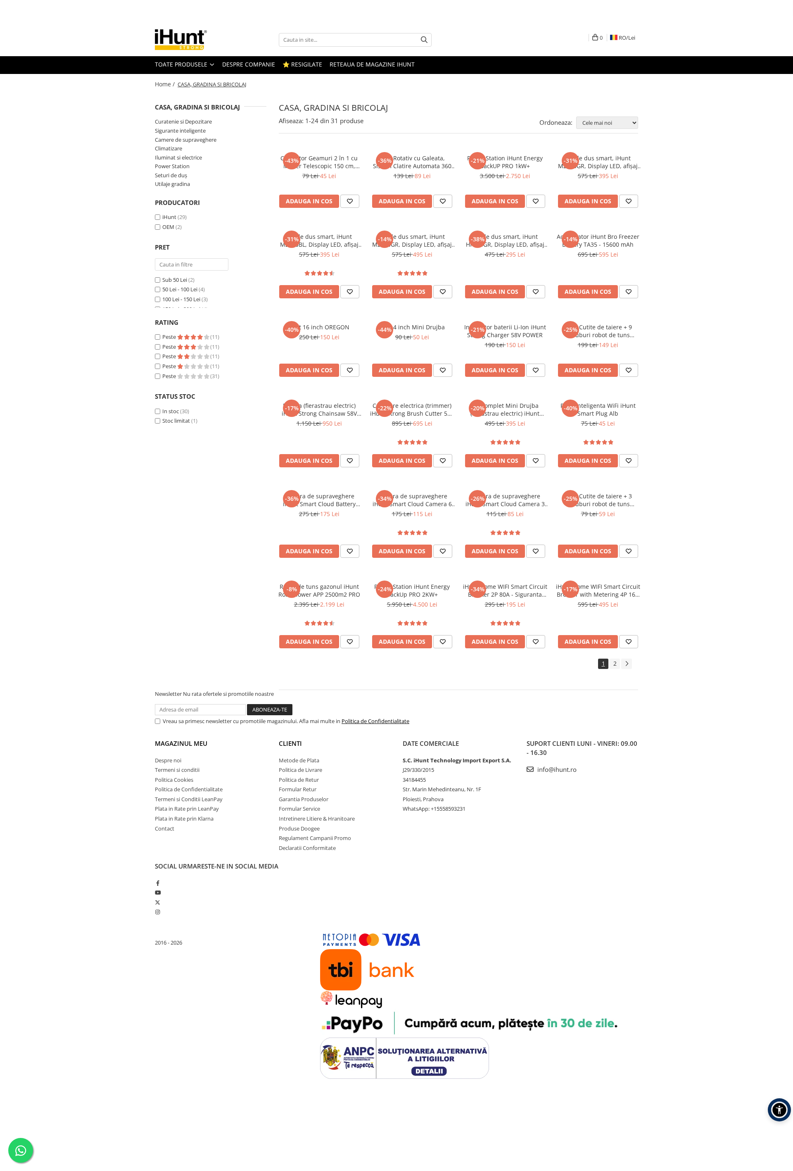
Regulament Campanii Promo (315, 838)
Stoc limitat (176, 420)
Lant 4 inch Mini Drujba (412, 327)
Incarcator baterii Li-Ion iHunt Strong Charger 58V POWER (505, 331)
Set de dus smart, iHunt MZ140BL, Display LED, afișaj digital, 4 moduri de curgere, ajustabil (319, 240)
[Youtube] (157, 892)
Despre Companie (248, 64)
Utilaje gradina (172, 184)
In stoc (170, 411)
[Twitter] (157, 902)
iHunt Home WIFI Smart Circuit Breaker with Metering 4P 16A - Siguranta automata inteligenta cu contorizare (598, 590)
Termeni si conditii (177, 770)
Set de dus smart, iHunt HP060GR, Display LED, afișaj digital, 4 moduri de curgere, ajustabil (505, 240)
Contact (164, 828)
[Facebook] (157, 883)
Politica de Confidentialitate (375, 721)
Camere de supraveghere (185, 139)
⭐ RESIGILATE (302, 64)
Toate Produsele (182, 64)
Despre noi (168, 760)
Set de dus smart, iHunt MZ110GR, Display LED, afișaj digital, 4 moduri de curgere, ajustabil (412, 240)
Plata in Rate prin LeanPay (187, 808)
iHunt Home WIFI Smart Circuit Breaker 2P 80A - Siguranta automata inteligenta (505, 590)
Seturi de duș (171, 175)
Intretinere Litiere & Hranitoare (317, 818)
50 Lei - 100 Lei (179, 289)
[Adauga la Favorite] (349, 201)
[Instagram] (157, 912)
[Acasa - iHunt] (196, 39)
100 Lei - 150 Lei (181, 299)
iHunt (169, 217)
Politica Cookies (174, 779)
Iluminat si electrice (178, 157)
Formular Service (299, 808)
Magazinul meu (181, 743)
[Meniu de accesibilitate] (779, 1109)
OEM (168, 227)
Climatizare (168, 148)
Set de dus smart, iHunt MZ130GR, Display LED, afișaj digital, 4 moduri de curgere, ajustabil (598, 162)
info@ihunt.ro (556, 769)
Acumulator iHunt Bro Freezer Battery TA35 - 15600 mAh (598, 240)
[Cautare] (424, 40)
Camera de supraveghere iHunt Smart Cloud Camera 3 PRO (505, 500)
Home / (165, 84)
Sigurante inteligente (180, 130)
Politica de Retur (299, 779)
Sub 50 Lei (174, 279)
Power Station (172, 166)
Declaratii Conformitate (307, 848)
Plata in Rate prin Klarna (184, 818)
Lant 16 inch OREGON (319, 327)
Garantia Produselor (303, 799)
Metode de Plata (299, 760)
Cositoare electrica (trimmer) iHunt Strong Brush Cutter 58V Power (412, 409)
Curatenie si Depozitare (183, 121)
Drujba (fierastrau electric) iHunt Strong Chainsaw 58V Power (319, 409)
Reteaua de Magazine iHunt (372, 64)
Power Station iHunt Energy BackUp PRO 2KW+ (412, 590)
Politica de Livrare (300, 770)
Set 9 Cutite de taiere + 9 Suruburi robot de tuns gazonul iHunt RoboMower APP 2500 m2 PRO (598, 331)
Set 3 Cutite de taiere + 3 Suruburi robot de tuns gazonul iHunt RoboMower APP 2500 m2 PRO (598, 500)
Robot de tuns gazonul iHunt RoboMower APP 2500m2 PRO (319, 590)
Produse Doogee (299, 828)
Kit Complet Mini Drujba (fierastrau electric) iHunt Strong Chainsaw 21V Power (505, 409)
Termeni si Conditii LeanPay (189, 799)
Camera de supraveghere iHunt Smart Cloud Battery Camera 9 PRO (319, 500)
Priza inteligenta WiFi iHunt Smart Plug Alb (598, 409)
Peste (169, 336)
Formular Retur (297, 789)
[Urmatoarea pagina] (626, 664)
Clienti (290, 743)
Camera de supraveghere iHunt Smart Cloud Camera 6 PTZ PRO (412, 500)
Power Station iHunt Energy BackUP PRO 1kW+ (505, 162)
